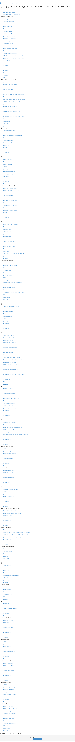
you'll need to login (42, 737)
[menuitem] (0, 2)
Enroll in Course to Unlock (37, 739)
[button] (0, 0)
